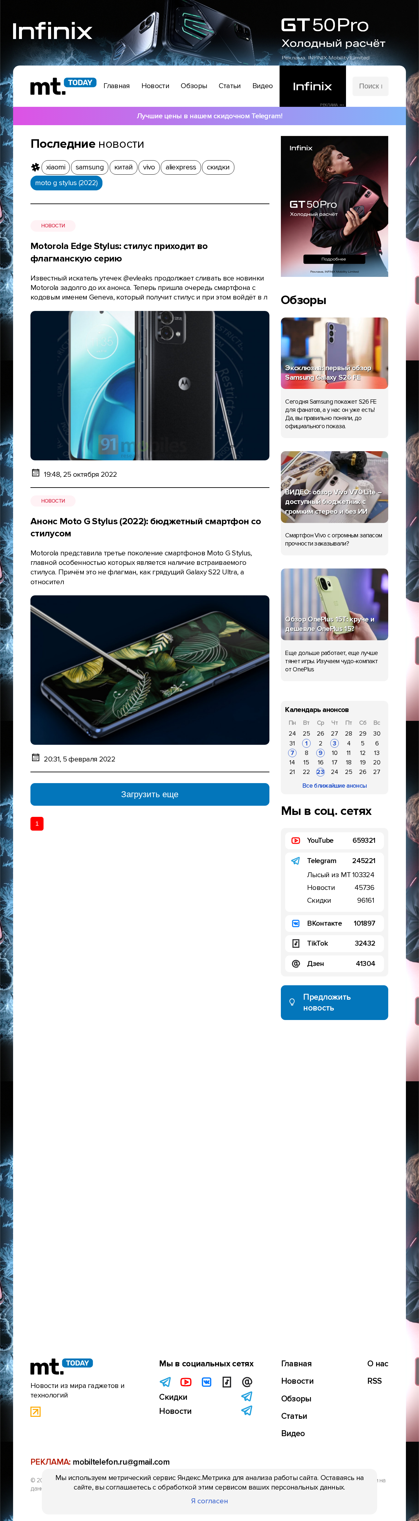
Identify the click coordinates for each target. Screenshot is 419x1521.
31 (292, 743)
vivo (149, 167)
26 (320, 734)
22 (306, 772)
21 (292, 772)
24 (292, 734)
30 (376, 734)
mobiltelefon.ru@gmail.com (121, 1462)
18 (349, 762)
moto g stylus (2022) (66, 182)
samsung (90, 167)
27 (334, 734)
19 (363, 762)
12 (363, 753)
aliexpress (181, 167)
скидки (218, 167)
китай (123, 167)
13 (377, 753)
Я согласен (209, 1501)
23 (320, 772)
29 (362, 734)
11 (349, 753)
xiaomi (55, 167)
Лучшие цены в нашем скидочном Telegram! (209, 116)
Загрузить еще (149, 794)
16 (320, 762)
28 (348, 734)
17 (334, 762)
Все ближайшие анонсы (334, 786)
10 (334, 753)
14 (292, 762)
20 (376, 762)
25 (306, 734)
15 (306, 762)
